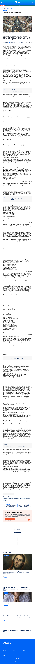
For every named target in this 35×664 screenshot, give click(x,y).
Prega (19, 5)
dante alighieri (11, 498)
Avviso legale (15, 661)
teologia (5, 500)
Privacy (30, 661)
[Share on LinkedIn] (26, 42)
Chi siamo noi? (10, 661)
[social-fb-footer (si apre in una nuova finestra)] (16, 658)
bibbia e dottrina (9, 8)
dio (4, 620)
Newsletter (14, 651)
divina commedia (16, 498)
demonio (5, 577)
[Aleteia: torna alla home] (17, 2)
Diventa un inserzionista (20, 661)
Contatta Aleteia (26, 661)
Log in (20, 529)
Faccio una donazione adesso (10, 518)
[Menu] (6, 2)
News (4, 651)
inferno (21, 498)
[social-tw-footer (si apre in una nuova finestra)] (18, 658)
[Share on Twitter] (28, 42)
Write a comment (17, 532)
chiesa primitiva (6, 555)
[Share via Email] (29, 42)
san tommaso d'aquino (27, 498)
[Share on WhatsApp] (31, 42)
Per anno (24, 651)
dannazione (5, 498)
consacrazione (6, 605)
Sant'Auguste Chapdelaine (20, 3)
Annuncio (14, 654)
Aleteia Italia (19, 13)
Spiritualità (4, 8)
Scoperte (4, 655)
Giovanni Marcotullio (14, 13)
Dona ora (2, 5)
